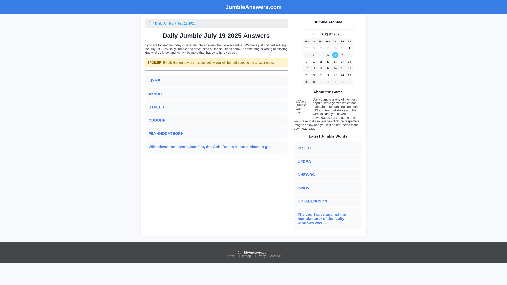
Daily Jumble (164, 23)
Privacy (260, 256)
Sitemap (245, 256)
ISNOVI (304, 188)
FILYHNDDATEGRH (166, 133)
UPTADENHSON (312, 201)
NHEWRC (306, 175)
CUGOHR (157, 120)
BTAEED (156, 107)
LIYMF (154, 81)
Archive (275, 256)
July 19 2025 (186, 23)
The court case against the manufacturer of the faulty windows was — (322, 218)
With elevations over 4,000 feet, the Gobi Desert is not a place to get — (212, 147)
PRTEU (304, 148)
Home (230, 256)
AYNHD (155, 94)
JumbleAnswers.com (253, 252)
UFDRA (304, 161)
